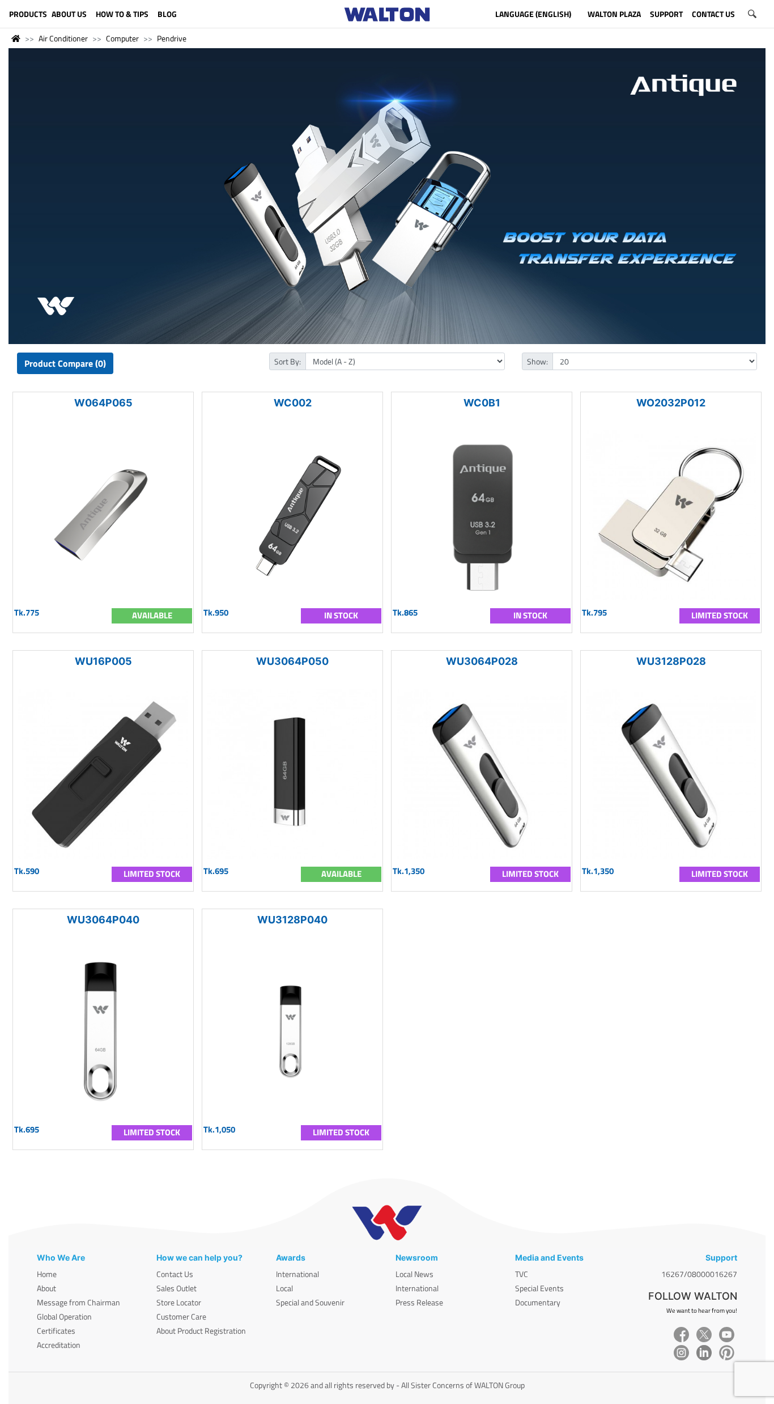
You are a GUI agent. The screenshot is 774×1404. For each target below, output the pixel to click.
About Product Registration (201, 1331)
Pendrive (171, 38)
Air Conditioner (63, 38)
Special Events (539, 1288)
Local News (414, 1274)
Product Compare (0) (65, 363)
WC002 (293, 403)
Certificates (56, 1331)
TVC (521, 1274)
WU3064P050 (292, 661)
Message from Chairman (78, 1302)
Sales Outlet (176, 1288)
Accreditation (58, 1345)
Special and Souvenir (310, 1302)
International (297, 1274)
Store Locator (178, 1302)
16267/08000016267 (699, 1274)
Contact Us (174, 1274)
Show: (537, 361)
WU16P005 (103, 661)
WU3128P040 (292, 920)
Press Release (419, 1302)
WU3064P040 (103, 920)
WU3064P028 (482, 661)
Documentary (537, 1302)
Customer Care (181, 1316)
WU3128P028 (671, 661)
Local (284, 1288)
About (46, 1288)
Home (47, 1274)
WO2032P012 (670, 403)
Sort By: (287, 361)
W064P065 (103, 403)
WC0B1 (481, 403)
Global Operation (64, 1316)
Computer (122, 38)
